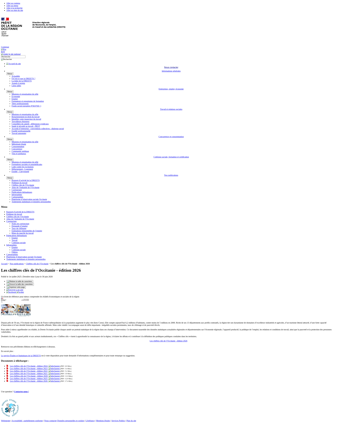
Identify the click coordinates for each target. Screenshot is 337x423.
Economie (16, 96)
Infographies (17, 194)
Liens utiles (16, 86)
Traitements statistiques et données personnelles (31, 202)
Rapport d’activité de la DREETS (26, 180)
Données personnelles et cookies (70, 421)
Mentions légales (103, 421)
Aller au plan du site (14, 10)
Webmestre (5, 421)
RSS (3, 52)
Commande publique (20, 151)
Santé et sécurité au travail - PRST (26, 126)
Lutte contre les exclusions (23, 167)
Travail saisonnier (19, 133)
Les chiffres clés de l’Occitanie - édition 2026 (168, 341)
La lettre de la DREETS (22, 81)
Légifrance (90, 421)
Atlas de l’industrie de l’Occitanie (25, 187)
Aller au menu (12, 5)
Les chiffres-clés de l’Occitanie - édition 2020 (29, 376)
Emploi (15, 99)
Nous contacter (50, 421)
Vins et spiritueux (19, 154)
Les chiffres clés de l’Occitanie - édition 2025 (29, 378)
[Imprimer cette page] (16, 287)
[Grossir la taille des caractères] (20, 284)
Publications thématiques (22, 192)
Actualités (16, 76)
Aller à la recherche (14, 8)
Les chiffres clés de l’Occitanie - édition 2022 (29, 371)
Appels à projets (18, 83)
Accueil (4, 264)
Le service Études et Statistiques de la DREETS (21, 356)
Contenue (5, 47)
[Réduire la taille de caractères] (19, 281)
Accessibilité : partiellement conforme (27, 421)
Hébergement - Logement (22, 169)
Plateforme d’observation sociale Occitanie (29, 199)
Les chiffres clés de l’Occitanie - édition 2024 (29, 366)
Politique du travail (19, 183)
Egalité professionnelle (21, 131)
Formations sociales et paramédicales (27, 164)
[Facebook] (11, 292)
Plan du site (131, 421)
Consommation (18, 146)
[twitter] (20, 292)
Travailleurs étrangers (20, 121)
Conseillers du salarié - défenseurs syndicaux (30, 124)
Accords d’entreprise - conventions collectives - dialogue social (38, 128)
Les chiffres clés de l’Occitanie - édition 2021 (29, 373)
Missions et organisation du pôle (25, 94)
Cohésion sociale (19, 243)
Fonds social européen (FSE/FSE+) (26, 106)
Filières (15, 252)
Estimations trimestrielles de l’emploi (27, 231)
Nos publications (17, 264)
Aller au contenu (13, 3)
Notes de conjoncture (20, 224)
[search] (13, 56)
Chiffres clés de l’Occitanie (23, 185)
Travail (14, 240)
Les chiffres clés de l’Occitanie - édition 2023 (29, 368)
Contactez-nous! (21, 391)
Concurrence (17, 149)
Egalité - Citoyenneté (20, 171)
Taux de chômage (19, 228)
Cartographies (17, 197)
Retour (9, 74)
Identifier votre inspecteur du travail (26, 119)
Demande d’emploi (20, 226)
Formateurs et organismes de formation (28, 101)
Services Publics (118, 421)
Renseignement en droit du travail (25, 117)
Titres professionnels (20, 103)
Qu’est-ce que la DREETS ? (23, 78)
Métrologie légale (19, 144)
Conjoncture (17, 190)
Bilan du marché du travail (23, 233)
